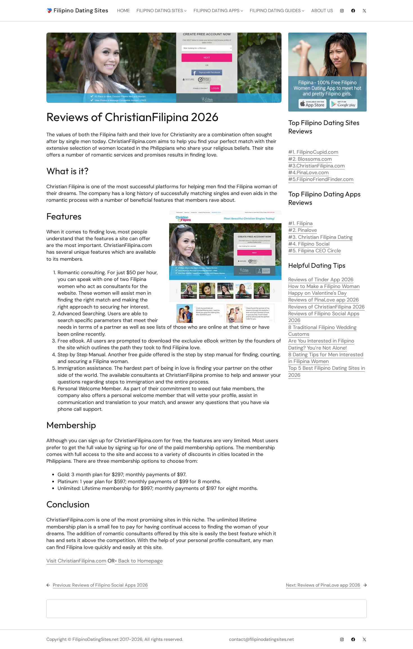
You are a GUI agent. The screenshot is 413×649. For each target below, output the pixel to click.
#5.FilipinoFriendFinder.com (320, 179)
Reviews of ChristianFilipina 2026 (326, 306)
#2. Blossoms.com (310, 159)
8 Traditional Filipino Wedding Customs (322, 330)
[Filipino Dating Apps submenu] (241, 10)
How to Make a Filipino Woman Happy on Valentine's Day (324, 289)
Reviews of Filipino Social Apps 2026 (323, 317)
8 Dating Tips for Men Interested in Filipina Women (325, 358)
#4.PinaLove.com (308, 172)
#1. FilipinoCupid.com (313, 152)
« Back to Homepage (139, 560)
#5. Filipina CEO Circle (314, 250)
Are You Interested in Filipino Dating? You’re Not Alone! (321, 344)
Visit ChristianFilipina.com (76, 560)
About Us (322, 10)
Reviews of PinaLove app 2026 (323, 299)
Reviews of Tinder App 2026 (320, 279)
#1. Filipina (300, 223)
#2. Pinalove (302, 230)
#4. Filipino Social (309, 243)
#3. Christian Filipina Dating (320, 237)
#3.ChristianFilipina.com (316, 165)
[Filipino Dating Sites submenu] (185, 10)
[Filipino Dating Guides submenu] (303, 10)
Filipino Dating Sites (81, 10)
